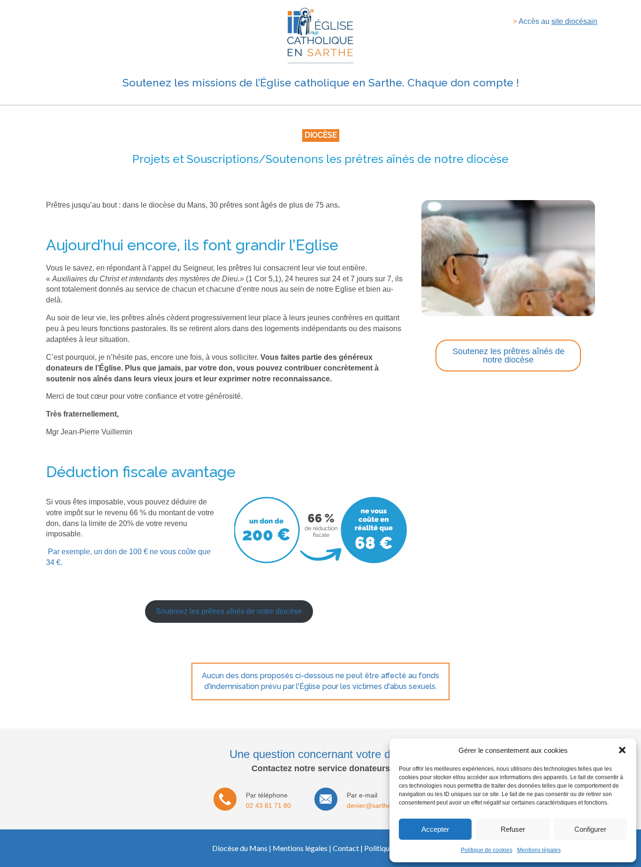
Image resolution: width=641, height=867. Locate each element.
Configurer (590, 829)
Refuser (513, 829)
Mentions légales (539, 850)
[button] (622, 750)
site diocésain (574, 21)
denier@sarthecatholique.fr (387, 805)
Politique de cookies (486, 850)
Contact (346, 848)
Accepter (435, 829)
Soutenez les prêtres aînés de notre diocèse (229, 611)
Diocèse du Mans (239, 848)
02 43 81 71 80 (268, 805)
